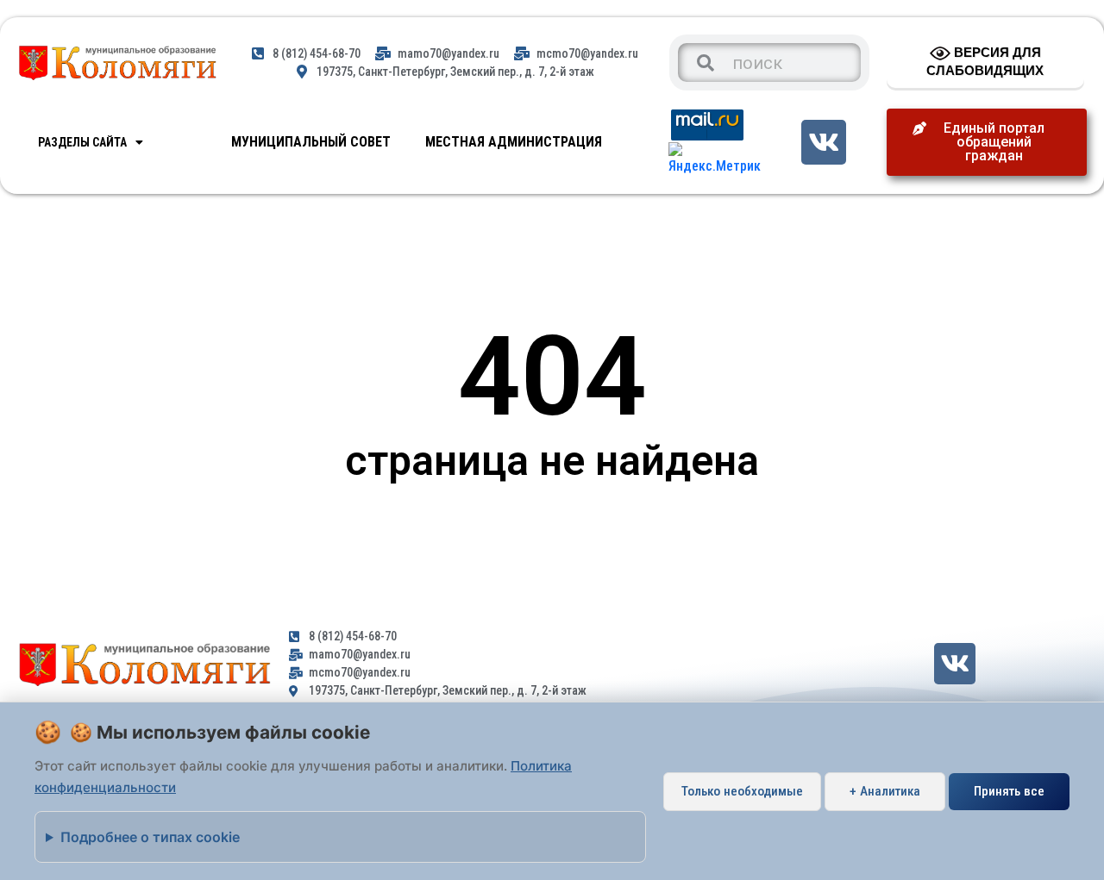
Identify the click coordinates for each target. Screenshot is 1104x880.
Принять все (1009, 791)
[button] (987, 142)
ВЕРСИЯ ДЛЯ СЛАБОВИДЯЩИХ (985, 61)
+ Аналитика (885, 791)
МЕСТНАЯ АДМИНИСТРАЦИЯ (513, 142)
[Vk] (823, 142)
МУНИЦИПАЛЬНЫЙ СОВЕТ (311, 142)
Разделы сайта (82, 142)
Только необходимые (742, 791)
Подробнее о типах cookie (150, 837)
